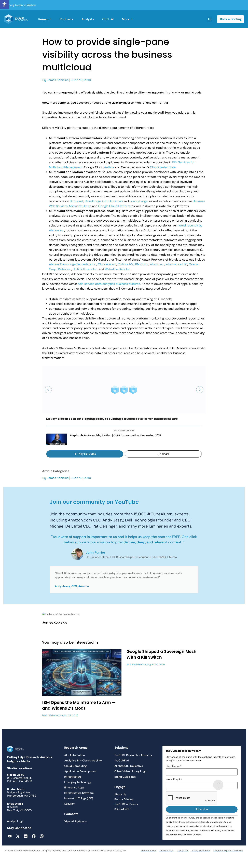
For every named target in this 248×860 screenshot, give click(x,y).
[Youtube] (9, 836)
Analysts (88, 19)
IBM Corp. (141, 264)
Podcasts (66, 19)
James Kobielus (57, 80)
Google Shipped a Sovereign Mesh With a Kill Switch (161, 654)
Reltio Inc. (64, 269)
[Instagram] (41, 836)
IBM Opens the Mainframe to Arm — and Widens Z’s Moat (79, 705)
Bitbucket (76, 201)
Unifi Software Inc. (85, 269)
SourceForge (138, 201)
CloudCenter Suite (163, 167)
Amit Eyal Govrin (135, 664)
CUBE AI (108, 19)
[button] (4, 4)
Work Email (174, 779)
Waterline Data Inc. (118, 269)
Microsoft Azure (80, 206)
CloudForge (93, 201)
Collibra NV (125, 264)
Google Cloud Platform (114, 206)
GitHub (107, 201)
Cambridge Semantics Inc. (78, 264)
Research (44, 19)
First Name (174, 766)
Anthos (109, 167)
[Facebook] (33, 836)
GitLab (118, 201)
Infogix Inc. (156, 264)
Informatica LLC (176, 264)
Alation (54, 264)
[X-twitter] (17, 836)
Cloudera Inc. (107, 264)
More (125, 19)
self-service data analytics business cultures (109, 284)
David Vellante (50, 715)
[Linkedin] (25, 836)
